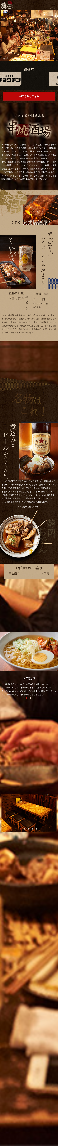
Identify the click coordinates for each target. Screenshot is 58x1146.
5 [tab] (36, 828)
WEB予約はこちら (29, 96)
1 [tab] (26, 697)
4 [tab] (32, 828)
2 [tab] (30, 697)
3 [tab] (28, 828)
